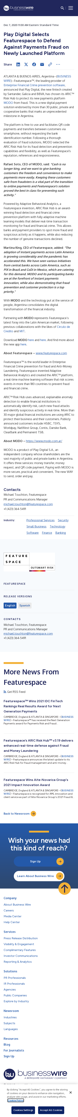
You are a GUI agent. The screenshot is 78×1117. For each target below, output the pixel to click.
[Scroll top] (64, 888)
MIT (22, 331)
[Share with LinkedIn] (18, 64)
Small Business (36, 526)
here (31, 340)
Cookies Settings (23, 1110)
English (10, 605)
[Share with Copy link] (50, 64)
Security (63, 520)
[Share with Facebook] (34, 64)
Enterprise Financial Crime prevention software (34, 85)
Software (32, 533)
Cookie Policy (16, 1100)
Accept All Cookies (51, 1110)
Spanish (24, 605)
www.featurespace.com (51, 353)
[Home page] (18, 8)
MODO (8, 103)
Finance (47, 533)
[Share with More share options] (58, 64)
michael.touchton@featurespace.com (28, 504)
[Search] (62, 8)
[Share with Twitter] (26, 64)
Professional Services (40, 520)
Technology (57, 526)
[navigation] (70, 8)
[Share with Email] (42, 64)
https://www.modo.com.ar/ (44, 441)
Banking (60, 533)
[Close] (70, 1092)
